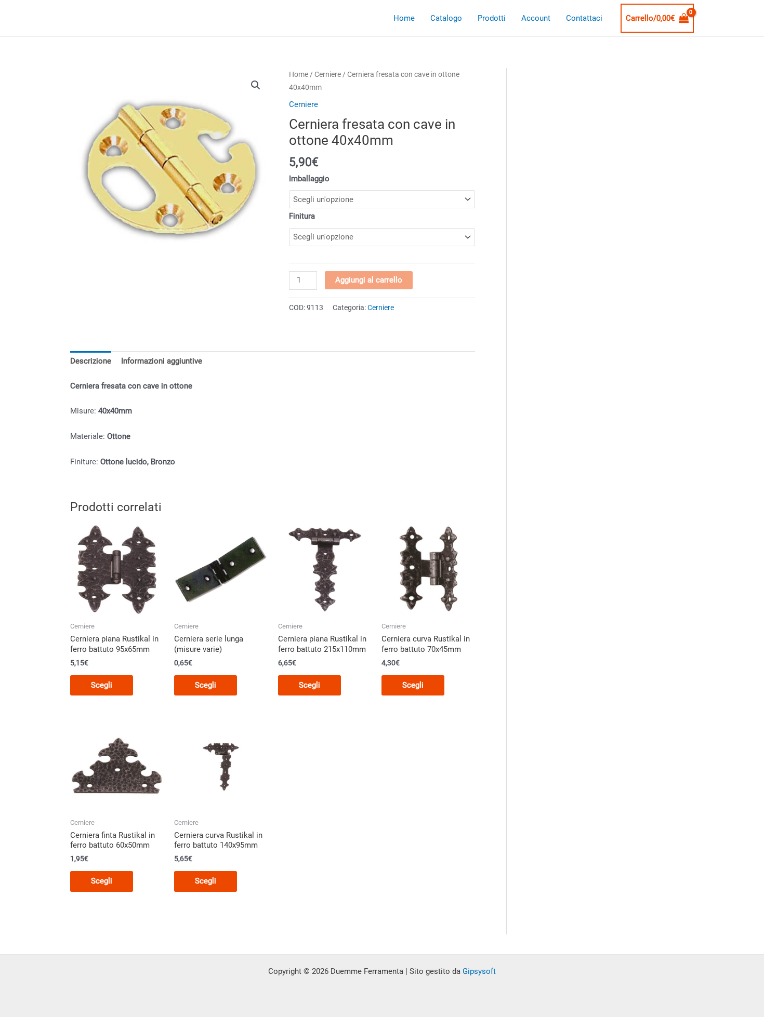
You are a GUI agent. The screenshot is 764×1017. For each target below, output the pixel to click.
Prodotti (492, 18)
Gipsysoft (479, 971)
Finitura (302, 216)
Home (404, 18)
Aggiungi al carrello (368, 280)
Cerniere (327, 74)
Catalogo (446, 18)
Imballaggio (309, 178)
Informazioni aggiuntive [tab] (161, 361)
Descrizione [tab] (90, 361)
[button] (255, 85)
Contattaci (584, 18)
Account (535, 18)
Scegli (101, 685)
